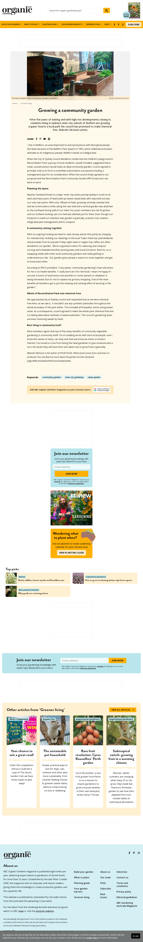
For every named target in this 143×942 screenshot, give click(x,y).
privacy (57, 481)
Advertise (121, 871)
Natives (22, 577)
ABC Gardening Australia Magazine (126, 904)
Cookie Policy (92, 937)
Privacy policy (123, 891)
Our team (105, 877)
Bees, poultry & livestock (29, 590)
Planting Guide (49, 24)
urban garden (94, 377)
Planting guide (82, 883)
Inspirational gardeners (96, 577)
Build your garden (11, 24)
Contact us (122, 877)
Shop (106, 24)
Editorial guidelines (126, 897)
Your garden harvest (81, 890)
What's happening (18, 719)
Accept (136, 936)
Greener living (93, 24)
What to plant (31, 24)
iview (21, 911)
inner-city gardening (74, 377)
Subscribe (134, 24)
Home (14, 103)
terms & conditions (76, 483)
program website (45, 911)
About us (105, 871)
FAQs (103, 883)
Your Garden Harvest (71, 24)
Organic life (49, 719)
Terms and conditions (122, 884)
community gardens (52, 377)
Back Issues (103, 896)
